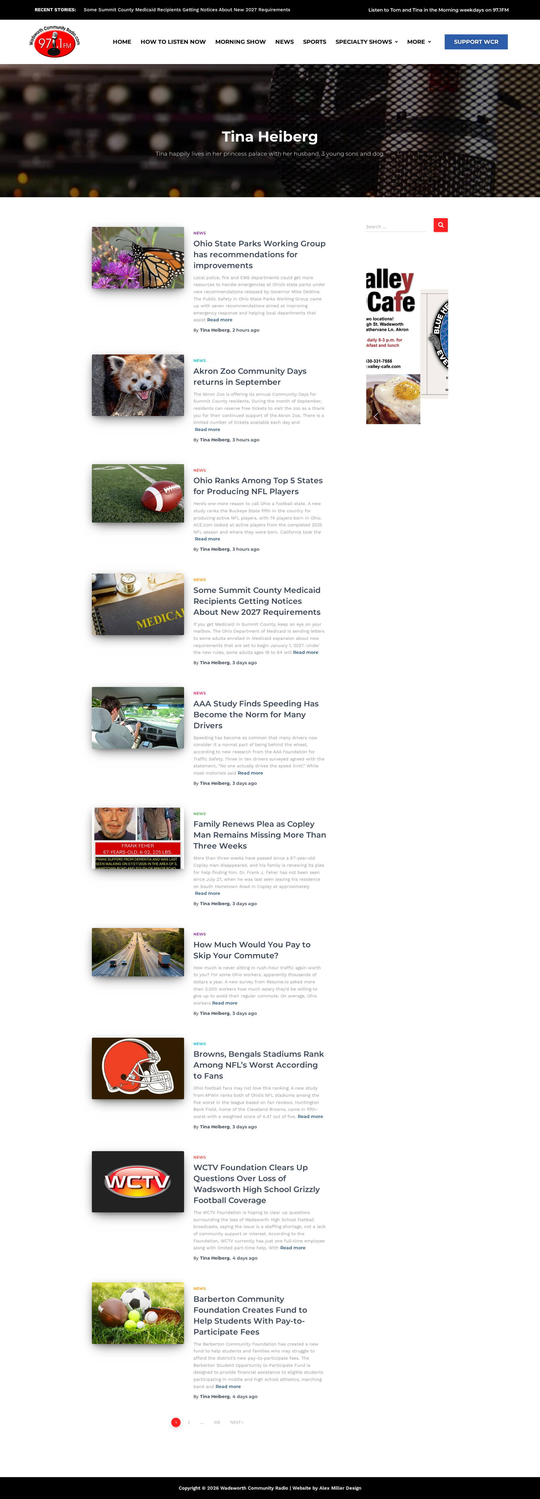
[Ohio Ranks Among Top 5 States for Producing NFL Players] (138, 493)
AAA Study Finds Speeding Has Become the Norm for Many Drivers (256, 714)
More (416, 41)
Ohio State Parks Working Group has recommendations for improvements (168, 10)
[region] (407, 344)
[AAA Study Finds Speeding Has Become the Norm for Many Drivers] (138, 718)
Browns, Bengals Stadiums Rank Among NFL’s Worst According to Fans (258, 1064)
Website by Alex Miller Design (326, 1488)
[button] (347, 10)
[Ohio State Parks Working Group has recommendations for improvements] (138, 257)
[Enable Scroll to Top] (528, 1486)
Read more (219, 320)
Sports (314, 41)
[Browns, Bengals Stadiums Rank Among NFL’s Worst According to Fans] (138, 1068)
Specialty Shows (364, 41)
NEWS (284, 41)
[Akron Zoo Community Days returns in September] (138, 385)
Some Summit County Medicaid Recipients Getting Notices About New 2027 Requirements (257, 601)
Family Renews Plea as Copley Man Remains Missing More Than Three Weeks (259, 834)
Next (235, 1422)
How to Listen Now (173, 41)
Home (122, 41)
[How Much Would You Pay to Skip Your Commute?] (138, 952)
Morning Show (240, 41)
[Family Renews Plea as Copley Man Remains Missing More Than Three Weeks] (138, 838)
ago (245, 330)
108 (217, 1422)
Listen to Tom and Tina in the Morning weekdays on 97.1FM (438, 10)
